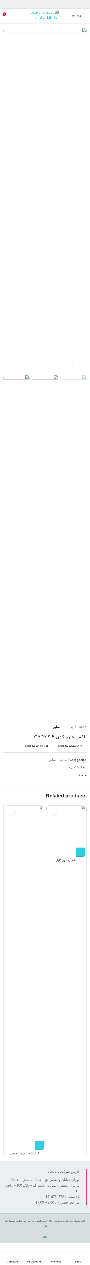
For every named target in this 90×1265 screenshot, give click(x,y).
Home (82, 727)
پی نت (68, 727)
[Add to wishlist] (53, 812)
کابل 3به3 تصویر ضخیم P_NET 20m (24, 1155)
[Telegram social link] (36, 4)
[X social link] (48, 4)
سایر (56, 727)
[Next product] (5, 727)
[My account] (65, 15)
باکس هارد (72, 767)
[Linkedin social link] (42, 4)
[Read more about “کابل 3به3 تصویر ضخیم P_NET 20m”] (39, 1145)
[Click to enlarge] (78, 364)
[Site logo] (44, 15)
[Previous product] (15, 727)
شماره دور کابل (66, 860)
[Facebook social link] (54, 4)
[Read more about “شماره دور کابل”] (80, 852)
